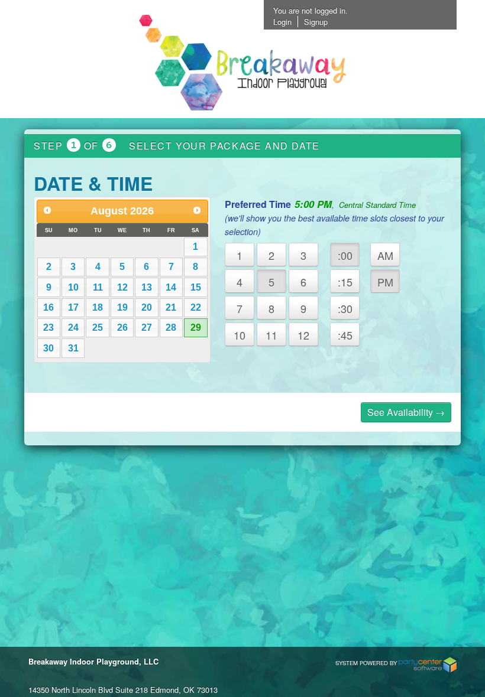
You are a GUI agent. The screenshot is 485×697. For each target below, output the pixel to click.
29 (195, 328)
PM (385, 281)
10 (73, 287)
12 (122, 287)
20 (146, 307)
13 (146, 287)
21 (171, 307)
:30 (345, 308)
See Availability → (406, 412)
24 (73, 328)
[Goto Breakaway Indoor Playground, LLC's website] (242, 64)
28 (171, 328)
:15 (345, 281)
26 (122, 328)
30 (48, 348)
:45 (345, 335)
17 (73, 307)
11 (98, 287)
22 (195, 307)
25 (97, 328)
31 (73, 348)
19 (122, 307)
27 (146, 328)
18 (97, 307)
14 (171, 287)
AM (385, 255)
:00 (345, 255)
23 (48, 328)
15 (195, 287)
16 (48, 307)
